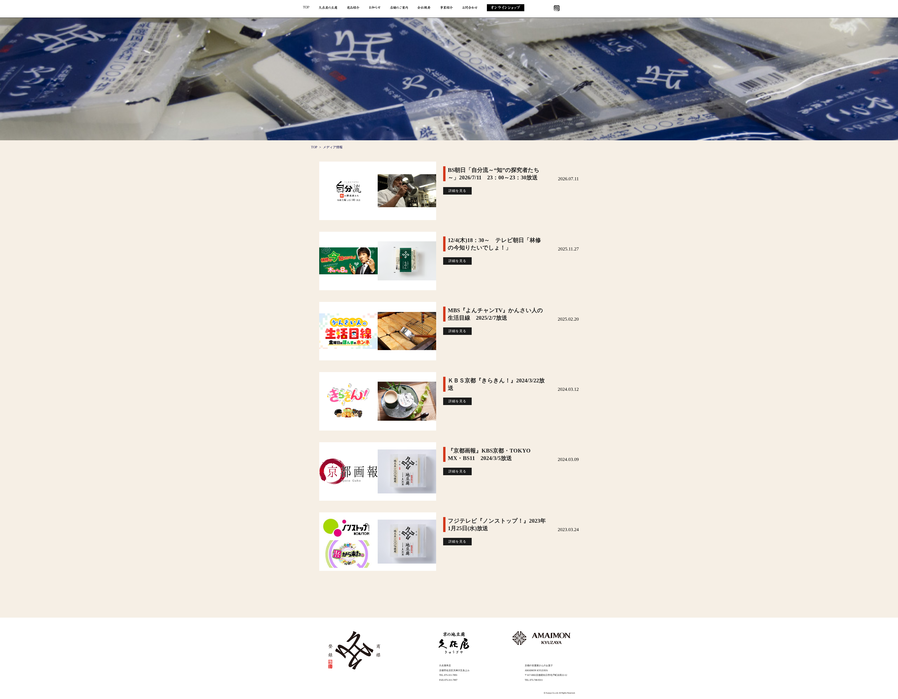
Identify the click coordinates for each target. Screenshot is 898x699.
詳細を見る (458, 190)
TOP (314, 147)
